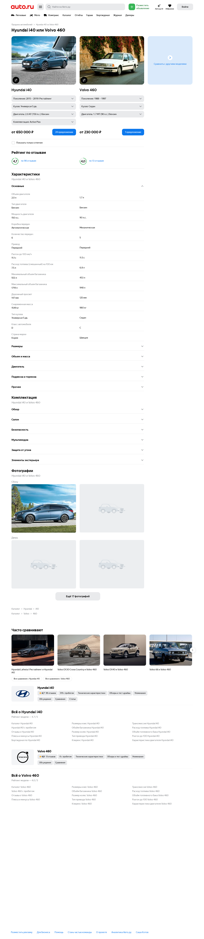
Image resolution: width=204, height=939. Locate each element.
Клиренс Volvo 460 (82, 803)
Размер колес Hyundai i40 (85, 732)
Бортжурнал (103, 15)
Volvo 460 (88, 90)
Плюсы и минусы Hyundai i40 (26, 736)
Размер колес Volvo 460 (84, 795)
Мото (37, 15)
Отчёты (79, 15)
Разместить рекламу (21, 932)
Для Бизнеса (43, 932)
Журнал (117, 15)
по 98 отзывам (28, 160)
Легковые (21, 15)
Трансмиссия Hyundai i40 (145, 723)
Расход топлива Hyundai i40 (146, 727)
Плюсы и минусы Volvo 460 (25, 799)
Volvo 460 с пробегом (22, 791)
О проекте (101, 932)
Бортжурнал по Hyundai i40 (25, 740)
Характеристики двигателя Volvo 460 (152, 803)
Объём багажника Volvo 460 (87, 791)
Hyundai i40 (21, 90)
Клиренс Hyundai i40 (82, 740)
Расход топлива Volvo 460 (145, 791)
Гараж (89, 15)
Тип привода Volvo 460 (84, 799)
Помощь (59, 932)
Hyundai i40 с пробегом (23, 727)
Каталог (67, 15)
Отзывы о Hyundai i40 (22, 732)
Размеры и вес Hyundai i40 (85, 723)
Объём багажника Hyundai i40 (88, 727)
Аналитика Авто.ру (121, 932)
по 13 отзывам (96, 160)
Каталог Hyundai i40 (22, 723)
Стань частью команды (80, 932)
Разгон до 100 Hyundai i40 (145, 736)
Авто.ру (22, 6)
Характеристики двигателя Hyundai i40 (152, 740)
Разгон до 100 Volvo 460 (145, 799)
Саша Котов (142, 932)
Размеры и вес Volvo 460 (85, 787)
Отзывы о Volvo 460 (21, 795)
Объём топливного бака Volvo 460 (150, 795)
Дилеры (129, 15)
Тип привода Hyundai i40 (85, 736)
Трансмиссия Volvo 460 (144, 787)
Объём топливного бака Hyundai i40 (151, 732)
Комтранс (53, 15)
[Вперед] (192, 650)
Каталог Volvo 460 (21, 787)
